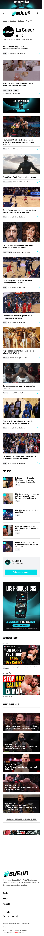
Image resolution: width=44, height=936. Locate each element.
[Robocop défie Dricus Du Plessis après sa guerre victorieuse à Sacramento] (8, 482)
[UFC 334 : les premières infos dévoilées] (8, 514)
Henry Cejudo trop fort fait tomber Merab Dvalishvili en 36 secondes (26, 544)
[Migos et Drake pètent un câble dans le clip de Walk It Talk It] (21, 337)
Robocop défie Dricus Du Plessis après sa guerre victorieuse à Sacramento (25, 480)
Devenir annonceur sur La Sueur (21, 819)
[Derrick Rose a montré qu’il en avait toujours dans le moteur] (21, 302)
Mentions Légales (14, 923)
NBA (4, 53)
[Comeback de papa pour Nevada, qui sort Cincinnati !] (21, 373)
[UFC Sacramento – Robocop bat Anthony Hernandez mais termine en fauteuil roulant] (8, 498)
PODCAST (6, 903)
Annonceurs (26, 923)
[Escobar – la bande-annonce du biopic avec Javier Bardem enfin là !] (21, 232)
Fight (17, 485)
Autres (5, 898)
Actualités (13, 21)
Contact (5, 923)
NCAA (5, 393)
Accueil (5, 21)
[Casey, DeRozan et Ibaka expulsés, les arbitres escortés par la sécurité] (21, 408)
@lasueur (16, 561)
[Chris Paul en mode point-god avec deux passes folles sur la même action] (21, 197)
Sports (5, 893)
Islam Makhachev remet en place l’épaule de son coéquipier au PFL (27, 528)
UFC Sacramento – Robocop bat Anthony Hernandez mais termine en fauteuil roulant (27, 496)
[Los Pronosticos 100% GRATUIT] (21, 4)
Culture (16, 90)
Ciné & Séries (7, 90)
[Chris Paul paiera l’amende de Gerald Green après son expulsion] (21, 267)
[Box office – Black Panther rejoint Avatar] (21, 164)
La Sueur (21, 21)
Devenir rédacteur (8, 927)
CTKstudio (21, 932)
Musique (6, 358)
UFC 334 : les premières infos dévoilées (26, 511)
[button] (4, 13)
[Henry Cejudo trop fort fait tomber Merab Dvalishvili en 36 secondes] (8, 546)
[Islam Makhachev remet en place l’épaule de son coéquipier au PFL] (8, 530)
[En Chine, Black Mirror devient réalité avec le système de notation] (21, 70)
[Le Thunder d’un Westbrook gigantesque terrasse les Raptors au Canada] (21, 443)
